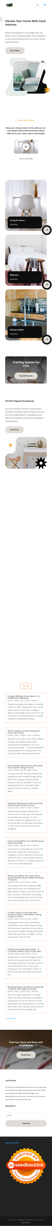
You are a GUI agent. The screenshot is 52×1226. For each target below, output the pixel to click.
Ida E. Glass (14, 700)
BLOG (26, 686)
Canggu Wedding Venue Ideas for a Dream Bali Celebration (24, 697)
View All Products (26, 376)
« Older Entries (11, 1018)
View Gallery (15, 50)
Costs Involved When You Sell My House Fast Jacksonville (26, 842)
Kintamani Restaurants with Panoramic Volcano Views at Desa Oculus (25, 804)
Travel (33, 882)
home (35, 770)
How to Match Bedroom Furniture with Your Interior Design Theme (25, 766)
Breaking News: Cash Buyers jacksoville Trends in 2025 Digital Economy (25, 988)
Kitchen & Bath (17, 330)
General (34, 700)
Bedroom (14, 275)
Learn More (14, 430)
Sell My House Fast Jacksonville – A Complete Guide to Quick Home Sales (24, 950)
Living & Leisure (17, 220)
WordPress (26, 1222)
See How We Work (26, 159)
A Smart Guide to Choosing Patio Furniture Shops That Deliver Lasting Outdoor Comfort (24, 914)
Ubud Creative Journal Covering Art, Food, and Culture (24, 732)
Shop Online (26, 1055)
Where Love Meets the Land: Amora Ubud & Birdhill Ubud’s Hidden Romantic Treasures (26, 877)
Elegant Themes (25, 1220)
